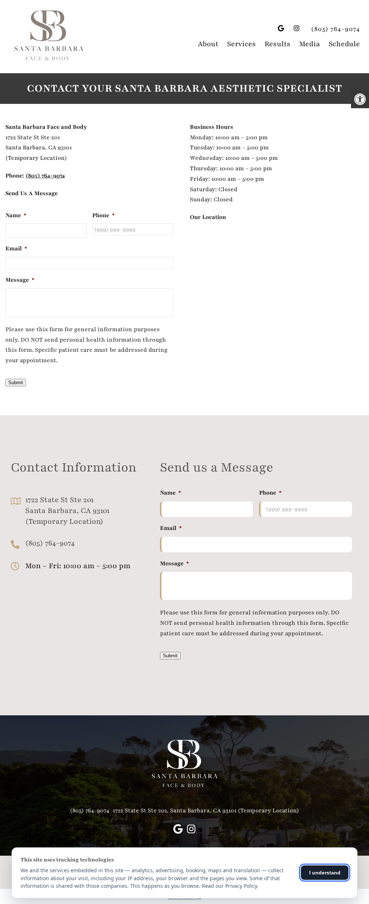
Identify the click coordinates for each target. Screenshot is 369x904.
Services (241, 44)
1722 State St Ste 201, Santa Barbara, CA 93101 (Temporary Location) (206, 811)
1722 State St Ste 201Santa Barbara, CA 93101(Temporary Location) (67, 510)
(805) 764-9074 (335, 29)
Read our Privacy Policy (229, 885)
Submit (15, 382)
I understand (325, 873)
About (208, 44)
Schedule (344, 44)
